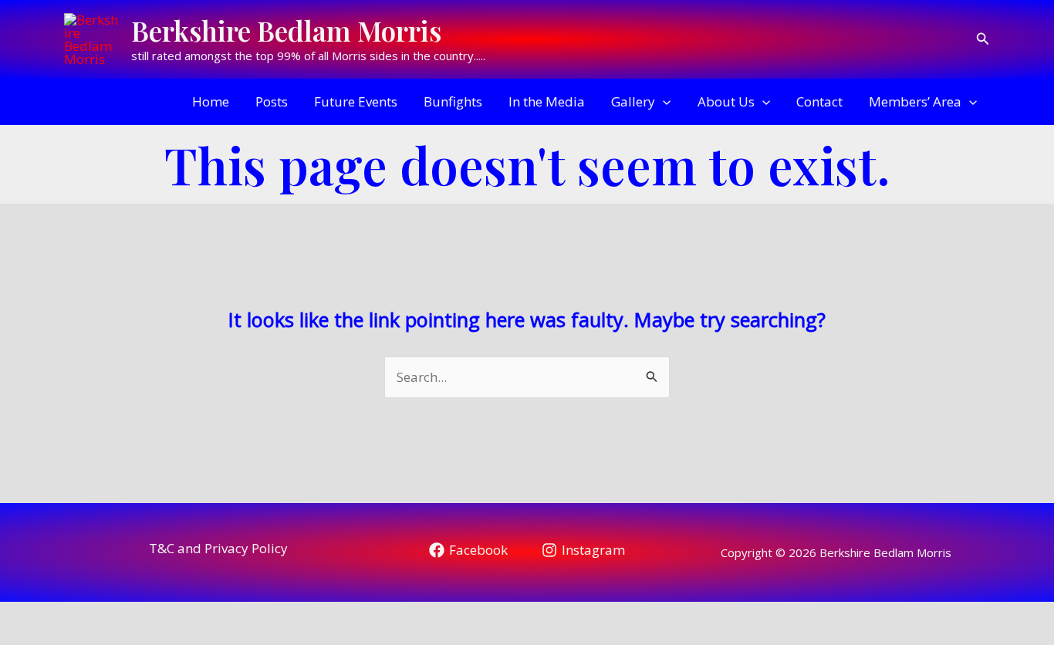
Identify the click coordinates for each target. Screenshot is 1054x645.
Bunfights (453, 101)
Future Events (355, 101)
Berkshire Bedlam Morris (286, 30)
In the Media (546, 101)
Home (210, 101)
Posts (271, 101)
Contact (819, 101)
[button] (983, 39)
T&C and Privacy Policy (218, 548)
